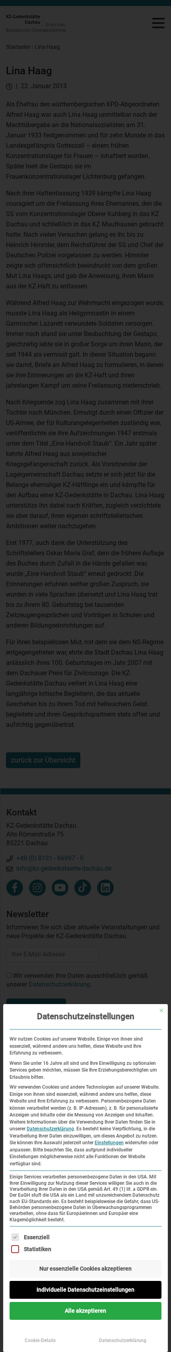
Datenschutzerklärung (50, 1129)
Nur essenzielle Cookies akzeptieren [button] (85, 1268)
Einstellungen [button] (109, 1142)
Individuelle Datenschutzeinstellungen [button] (85, 1289)
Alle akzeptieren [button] (85, 1311)
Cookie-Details (40, 1340)
